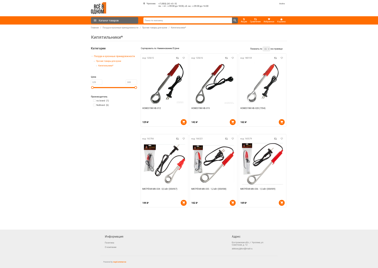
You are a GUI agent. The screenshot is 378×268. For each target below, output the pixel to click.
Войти (282, 4)
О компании (110, 247)
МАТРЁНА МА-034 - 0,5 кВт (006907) (159, 189)
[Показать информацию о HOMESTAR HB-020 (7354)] (262, 83)
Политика (109, 243)
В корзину (184, 122)
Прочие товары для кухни (108, 61)
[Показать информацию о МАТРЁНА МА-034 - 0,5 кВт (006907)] (164, 163)
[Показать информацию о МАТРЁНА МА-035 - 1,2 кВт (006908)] (213, 163)
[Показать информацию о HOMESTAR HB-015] (213, 83)
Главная (95, 27)
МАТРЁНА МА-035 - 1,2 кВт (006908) (208, 189)
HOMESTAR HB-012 (151, 108)
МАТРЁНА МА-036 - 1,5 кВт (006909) (257, 189)
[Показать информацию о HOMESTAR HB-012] (164, 83)
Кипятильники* (105, 65)
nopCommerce (119, 262)
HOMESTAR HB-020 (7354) (252, 108)
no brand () (102, 100)
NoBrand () (102, 105)
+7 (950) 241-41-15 (167, 4)
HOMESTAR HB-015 (200, 108)
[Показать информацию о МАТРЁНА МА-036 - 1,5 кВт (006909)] (262, 163)
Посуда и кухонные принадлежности (114, 56)
